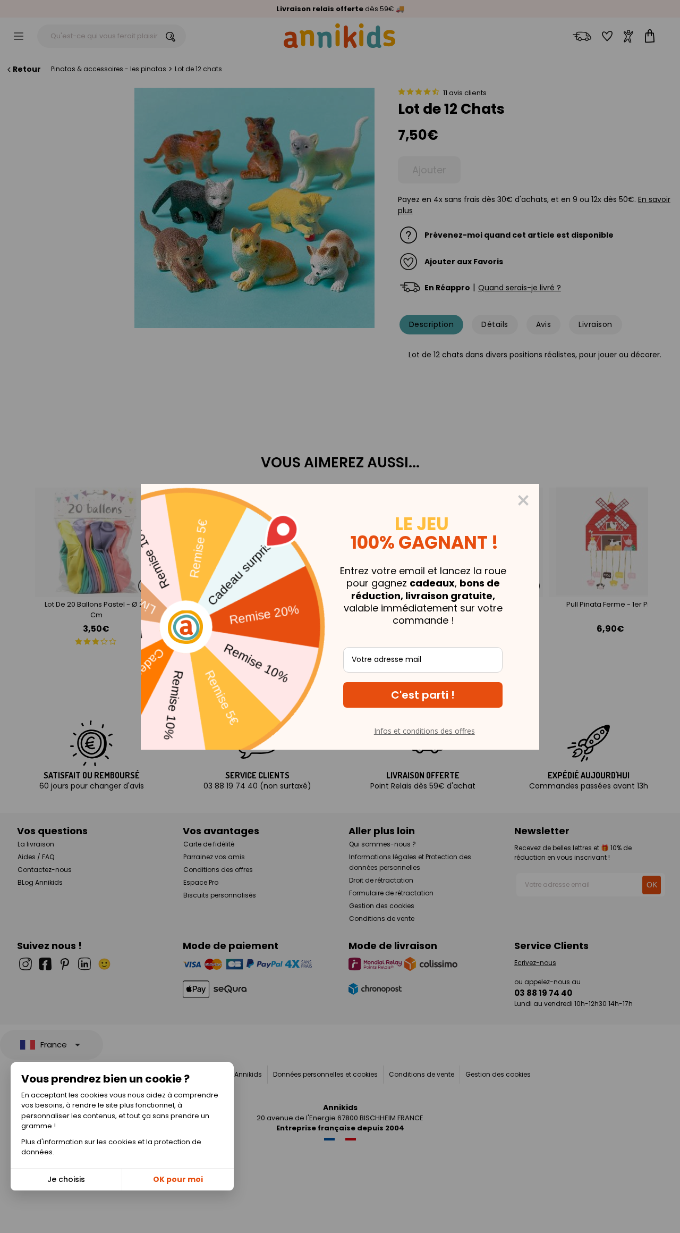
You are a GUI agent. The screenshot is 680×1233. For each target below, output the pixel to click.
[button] (423, 695)
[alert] (340, 617)
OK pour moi (178, 1179)
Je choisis (66, 1179)
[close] (523, 500)
